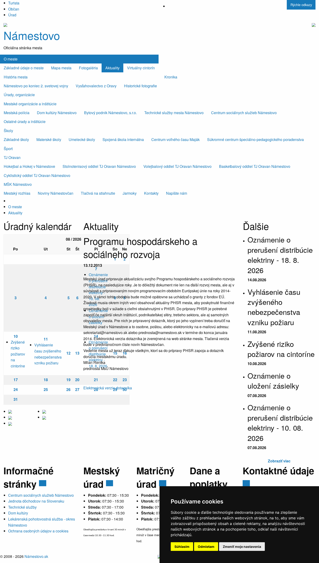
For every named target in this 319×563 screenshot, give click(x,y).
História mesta (16, 77)
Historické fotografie (140, 85)
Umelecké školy (82, 139)
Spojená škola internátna (123, 139)
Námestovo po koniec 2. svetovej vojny (36, 85)
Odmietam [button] (206, 547)
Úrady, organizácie (19, 94)
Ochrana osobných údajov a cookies (38, 531)
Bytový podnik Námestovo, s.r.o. (110, 112)
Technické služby (22, 507)
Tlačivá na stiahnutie (98, 193)
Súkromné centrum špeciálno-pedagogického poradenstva (255, 139)
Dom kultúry (18, 513)
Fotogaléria (88, 67)
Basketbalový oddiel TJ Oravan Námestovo (254, 166)
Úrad (12, 15)
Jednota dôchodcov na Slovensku (36, 501)
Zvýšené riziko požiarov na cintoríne (18, 354)
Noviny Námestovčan (55, 193)
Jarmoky (130, 193)
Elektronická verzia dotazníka (107, 388)
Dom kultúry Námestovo (57, 112)
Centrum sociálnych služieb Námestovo (244, 112)
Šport (8, 148)
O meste (11, 59)
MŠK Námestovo (18, 184)
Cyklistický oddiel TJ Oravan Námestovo (37, 175)
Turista (13, 3)
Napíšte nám (176, 193)
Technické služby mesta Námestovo (174, 112)
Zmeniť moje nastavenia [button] (242, 547)
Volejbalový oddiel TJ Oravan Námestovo (177, 166)
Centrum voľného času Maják (175, 139)
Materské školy (48, 139)
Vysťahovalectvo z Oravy (96, 85)
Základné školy (16, 139)
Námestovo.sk (36, 556)
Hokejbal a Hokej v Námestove (29, 166)
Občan (13, 9)
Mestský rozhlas (17, 193)
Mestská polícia (16, 112)
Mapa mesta (61, 67)
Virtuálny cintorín (141, 67)
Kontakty (151, 193)
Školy (8, 130)
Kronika (170, 77)
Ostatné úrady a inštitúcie (25, 121)
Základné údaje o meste (24, 67)
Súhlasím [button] (181, 547)
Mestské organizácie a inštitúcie (30, 103)
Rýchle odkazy (301, 4)
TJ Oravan (12, 157)
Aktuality (112, 67)
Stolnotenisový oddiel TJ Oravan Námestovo (99, 166)
